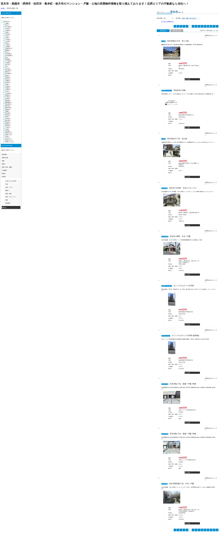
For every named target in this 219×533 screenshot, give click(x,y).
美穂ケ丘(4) (8, 134)
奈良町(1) (7, 98)
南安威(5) (7, 131)
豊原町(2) (7, 95)
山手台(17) (8, 138)
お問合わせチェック (211, 35)
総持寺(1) (7, 79)
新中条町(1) (8, 73)
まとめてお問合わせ (167, 21)
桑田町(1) (7, 50)
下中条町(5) (8, 61)
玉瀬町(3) (7, 88)
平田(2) (7, 116)
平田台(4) (7, 118)
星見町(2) (7, 122)
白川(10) (7, 68)
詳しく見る (187, 79)
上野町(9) (7, 30)
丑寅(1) (7, 32)
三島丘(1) (7, 127)
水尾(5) (7, 129)
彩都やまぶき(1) (9, 141)
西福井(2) (7, 109)
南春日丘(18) (8, 133)
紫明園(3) (7, 59)
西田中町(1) (8, 107)
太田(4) (7, 37)
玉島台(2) (7, 86)
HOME (3, 8)
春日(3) (7, 43)
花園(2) (7, 111)
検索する (4, 207)
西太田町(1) (8, 104)
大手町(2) (7, 39)
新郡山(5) (7, 71)
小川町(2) (7, 41)
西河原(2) (7, 106)
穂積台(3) (7, 124)
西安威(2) (7, 100)
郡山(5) (7, 52)
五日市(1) (7, 28)
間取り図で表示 (177, 30)
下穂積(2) (7, 62)
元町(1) (7, 136)
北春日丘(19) (8, 48)
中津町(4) (7, 97)
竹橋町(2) (7, 80)
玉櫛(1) (7, 84)
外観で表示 (163, 30)
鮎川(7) (7, 25)
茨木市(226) (6, 21)
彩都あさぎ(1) (9, 140)
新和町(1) (7, 77)
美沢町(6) (7, 125)
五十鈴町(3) (8, 27)
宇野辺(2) (7, 34)
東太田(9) (7, 113)
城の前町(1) (8, 70)
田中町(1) (7, 82)
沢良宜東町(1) (9, 55)
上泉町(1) (7, 45)
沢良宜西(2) (8, 53)
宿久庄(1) (7, 64)
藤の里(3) (7, 120)
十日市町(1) (8, 93)
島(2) (6, 57)
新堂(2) (7, 75)
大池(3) (7, 36)
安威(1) (7, 23)
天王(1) (7, 91)
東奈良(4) (7, 115)
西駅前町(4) (8, 102)
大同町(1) (7, 89)
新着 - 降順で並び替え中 (189, 18)
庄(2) (6, 66)
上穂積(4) (7, 46)
